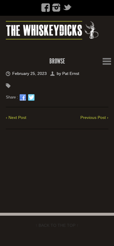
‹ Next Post (16, 117)
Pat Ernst (70, 73)
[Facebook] (45, 7)
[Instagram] (56, 7)
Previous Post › (94, 117)
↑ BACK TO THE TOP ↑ (57, 225)
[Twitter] (67, 7)
